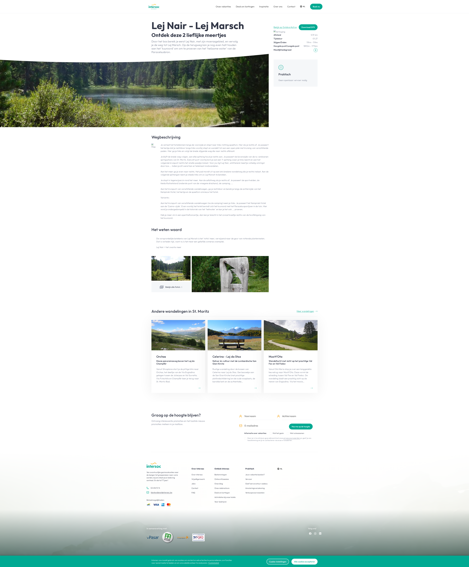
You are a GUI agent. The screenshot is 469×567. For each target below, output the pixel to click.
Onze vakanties (223, 6)
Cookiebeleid (213, 563)
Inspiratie (264, 6)
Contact (291, 6)
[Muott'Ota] (291, 356)
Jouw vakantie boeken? (255, 474)
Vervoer (248, 479)
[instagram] (315, 533)
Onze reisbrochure (221, 488)
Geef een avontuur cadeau (256, 483)
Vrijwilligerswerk (198, 479)
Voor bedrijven (220, 502)
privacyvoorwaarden (291, 438)
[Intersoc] (154, 6)
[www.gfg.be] (198, 537)
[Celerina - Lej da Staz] (234, 356)
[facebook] (310, 533)
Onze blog (218, 483)
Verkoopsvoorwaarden (254, 493)
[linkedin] (320, 533)
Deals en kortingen (245, 6)
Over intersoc (197, 474)
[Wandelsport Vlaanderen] (183, 537)
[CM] (168, 537)
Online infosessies (221, 479)
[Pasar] (153, 537)
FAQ (193, 493)
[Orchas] (178, 356)
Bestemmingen (220, 474)
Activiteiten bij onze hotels (225, 497)
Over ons (277, 6)
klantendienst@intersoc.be (161, 492)
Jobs (193, 483)
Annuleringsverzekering (255, 488)
